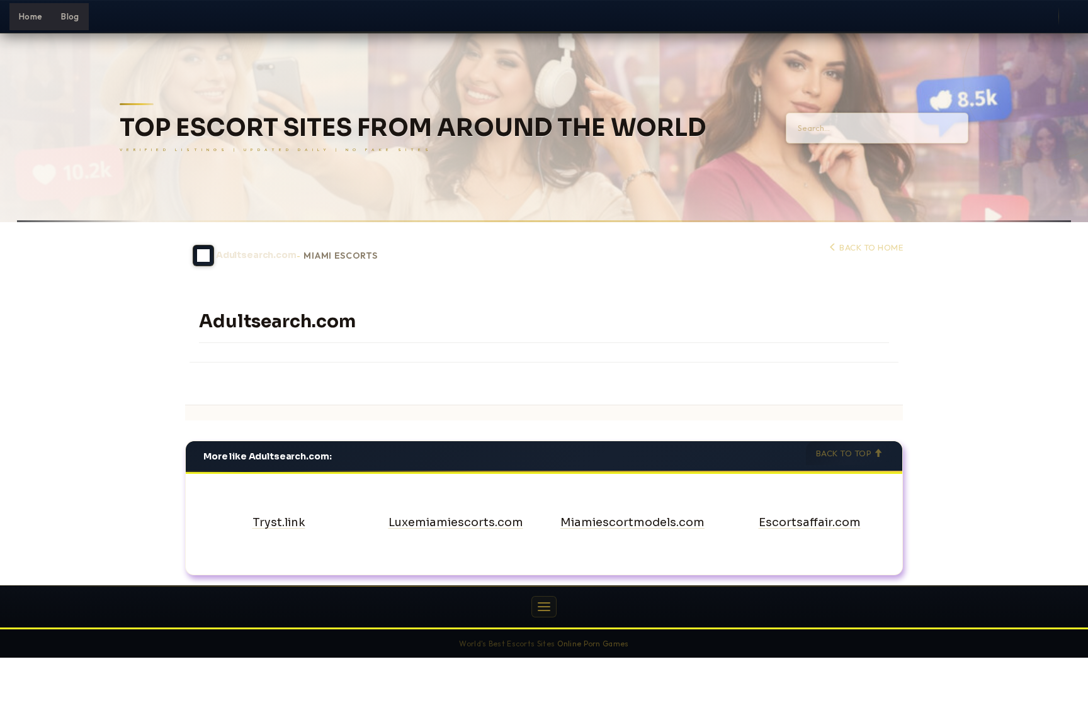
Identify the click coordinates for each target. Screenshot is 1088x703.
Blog (70, 16)
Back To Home (870, 247)
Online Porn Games (593, 643)
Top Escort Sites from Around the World (413, 128)
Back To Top (845, 453)
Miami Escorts (340, 256)
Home (30, 16)
